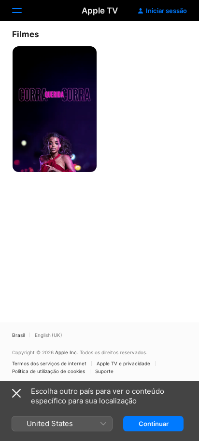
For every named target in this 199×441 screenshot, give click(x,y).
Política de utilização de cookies (48, 371)
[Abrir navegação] (22, 10)
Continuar (154, 424)
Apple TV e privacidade (123, 363)
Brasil (18, 335)
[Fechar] (16, 393)
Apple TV (100, 10)
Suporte (104, 371)
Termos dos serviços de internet (49, 363)
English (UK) (48, 335)
